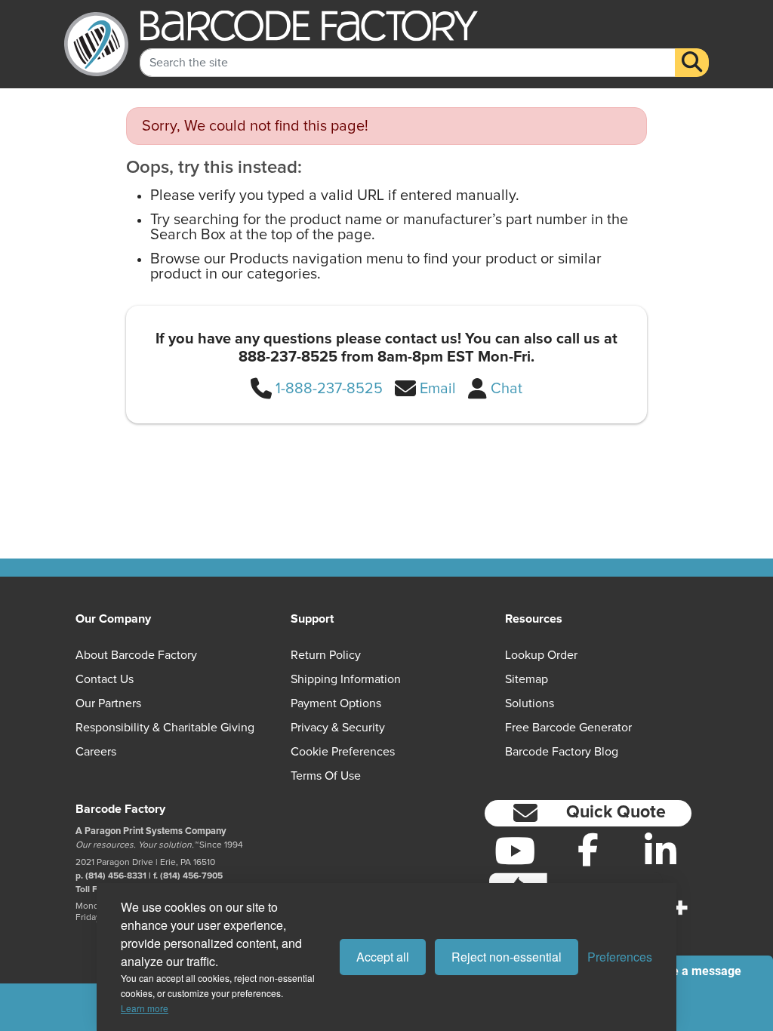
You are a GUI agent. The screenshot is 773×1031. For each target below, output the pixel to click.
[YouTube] (515, 850)
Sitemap (526, 679)
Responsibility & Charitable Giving (164, 728)
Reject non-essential (506, 956)
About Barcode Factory (136, 655)
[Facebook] (587, 849)
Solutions (529, 703)
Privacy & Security (338, 728)
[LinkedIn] (660, 850)
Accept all (382, 956)
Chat (506, 388)
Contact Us (104, 679)
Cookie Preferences (343, 752)
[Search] (692, 62)
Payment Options (336, 703)
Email (438, 388)
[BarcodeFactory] (96, 44)
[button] (588, 813)
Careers (95, 752)
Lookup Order (541, 655)
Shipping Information (346, 679)
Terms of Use (326, 776)
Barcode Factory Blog (561, 752)
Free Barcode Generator (568, 728)
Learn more (144, 1008)
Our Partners (108, 703)
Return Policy (326, 655)
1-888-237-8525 (329, 388)
